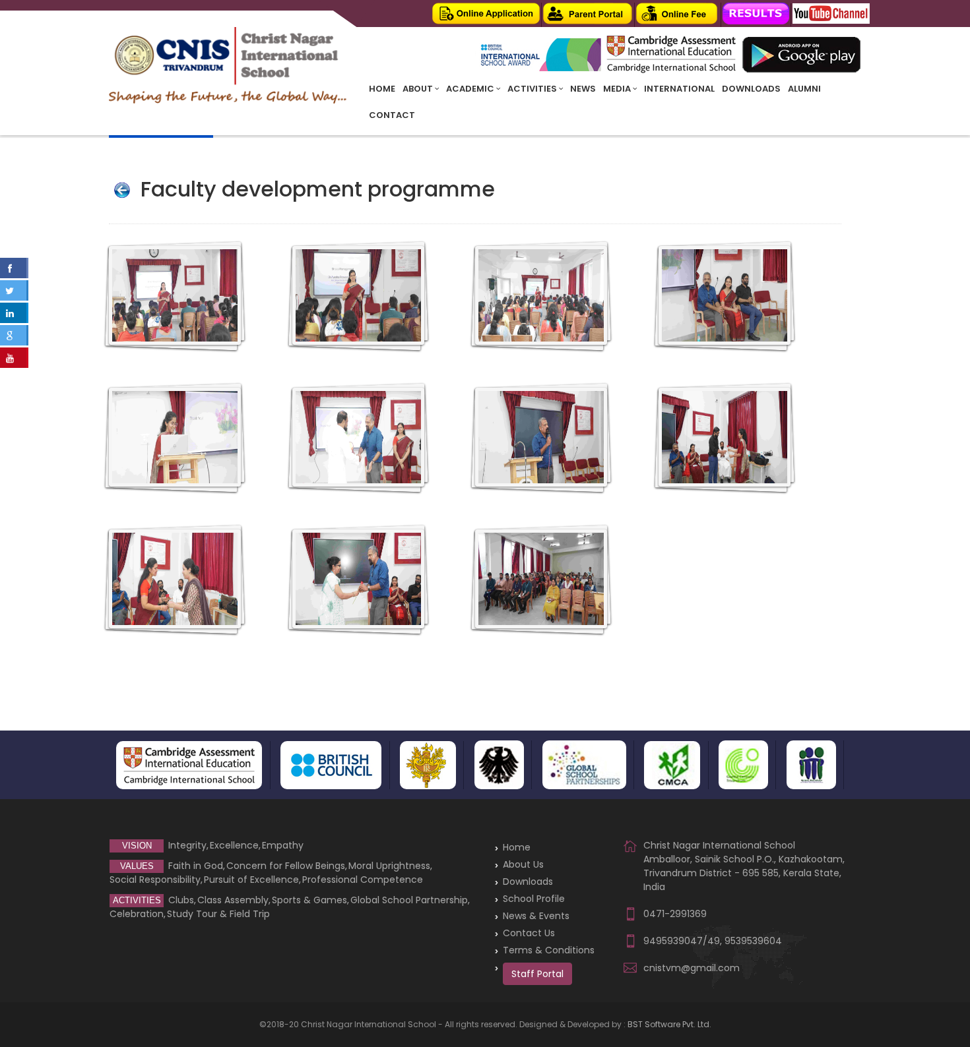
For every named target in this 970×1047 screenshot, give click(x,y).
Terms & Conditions (549, 950)
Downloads (751, 88)
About (419, 88)
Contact (392, 115)
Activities (533, 88)
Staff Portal (537, 973)
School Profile (534, 898)
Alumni (804, 88)
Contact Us (529, 933)
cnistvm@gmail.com (691, 967)
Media (618, 88)
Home (382, 88)
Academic (471, 88)
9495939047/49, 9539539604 (712, 940)
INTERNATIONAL (679, 88)
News (583, 88)
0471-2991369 (675, 913)
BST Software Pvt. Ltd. (669, 1024)
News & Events (536, 915)
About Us (523, 864)
